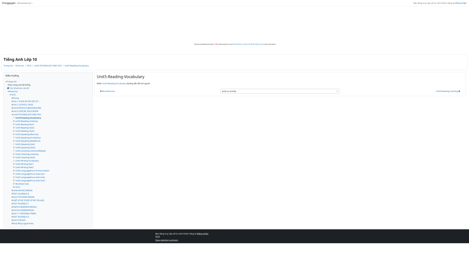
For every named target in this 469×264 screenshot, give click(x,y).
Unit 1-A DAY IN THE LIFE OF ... (26, 101)
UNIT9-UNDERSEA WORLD (25, 207)
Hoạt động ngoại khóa (23, 223)
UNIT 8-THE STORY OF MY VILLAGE (28, 200)
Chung (16, 98)
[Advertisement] (234, 25)
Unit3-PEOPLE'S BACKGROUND (27, 108)
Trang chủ (8, 65)
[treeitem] (48, 152)
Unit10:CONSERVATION (23, 210)
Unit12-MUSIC (19, 220)
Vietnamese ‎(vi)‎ (24, 3)
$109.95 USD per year (256, 44)
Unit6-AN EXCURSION (22, 190)
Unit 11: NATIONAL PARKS (24, 213)
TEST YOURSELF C (21, 203)
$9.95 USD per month (240, 44)
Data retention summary (166, 240)
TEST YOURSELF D (21, 216)
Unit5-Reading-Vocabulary (76, 65)
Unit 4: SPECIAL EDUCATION (25, 111)
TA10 (29, 65)
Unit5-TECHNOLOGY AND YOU (48, 65)
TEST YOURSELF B (21, 193)
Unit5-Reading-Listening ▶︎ (448, 91)
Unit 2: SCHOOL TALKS (23, 104)
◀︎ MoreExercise (107, 91)
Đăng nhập (461, 3)
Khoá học (20, 65)
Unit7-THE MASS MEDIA (23, 197)
